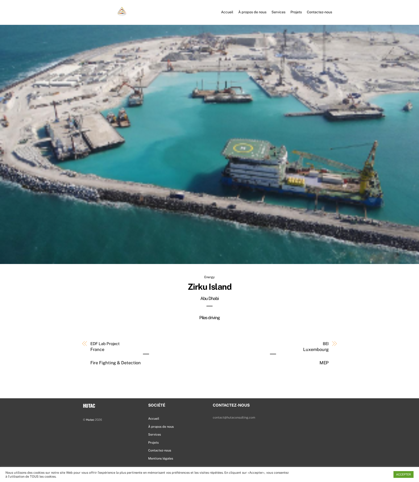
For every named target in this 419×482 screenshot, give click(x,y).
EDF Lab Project (115, 353)
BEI (316, 353)
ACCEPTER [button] (403, 474)
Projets (296, 12)
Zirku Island (210, 301)
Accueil (227, 12)
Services (278, 12)
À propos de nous (252, 12)
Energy (209, 277)
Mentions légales (160, 458)
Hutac (90, 419)
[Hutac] (105, 14)
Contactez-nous (319, 12)
